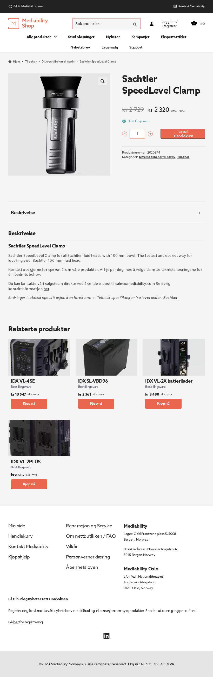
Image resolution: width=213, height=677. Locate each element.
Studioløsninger (81, 37)
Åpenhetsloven (82, 567)
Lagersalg (110, 47)
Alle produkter (38, 37)
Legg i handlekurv (183, 134)
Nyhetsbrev (80, 47)
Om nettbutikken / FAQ (91, 536)
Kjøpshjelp (19, 557)
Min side (16, 525)
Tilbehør (31, 61)
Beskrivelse (23, 212)
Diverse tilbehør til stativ (58, 61)
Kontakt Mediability (191, 6)
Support (136, 47)
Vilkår (72, 546)
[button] (102, 81)
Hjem (16, 61)
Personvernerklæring (88, 557)
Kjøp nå (29, 403)
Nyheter (113, 37)
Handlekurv (20, 536)
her (15, 621)
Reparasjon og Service (89, 525)
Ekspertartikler (174, 37)
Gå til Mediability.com (28, 6)
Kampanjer (140, 37)
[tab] (106, 213)
